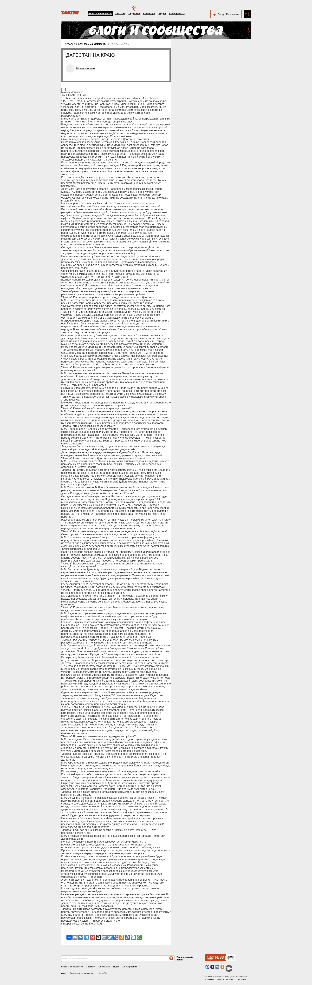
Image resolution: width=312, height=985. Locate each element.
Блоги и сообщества (100, 13)
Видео (162, 13)
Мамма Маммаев (95, 44)
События (120, 13)
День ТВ (103, 973)
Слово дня (149, 13)
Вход (221, 14)
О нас (63, 973)
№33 (219, 957)
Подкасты (134, 13)
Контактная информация (81, 973)
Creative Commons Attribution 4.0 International (226, 979)
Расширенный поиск (184, 958)
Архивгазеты (231, 958)
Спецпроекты (177, 13)
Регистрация (233, 14)
